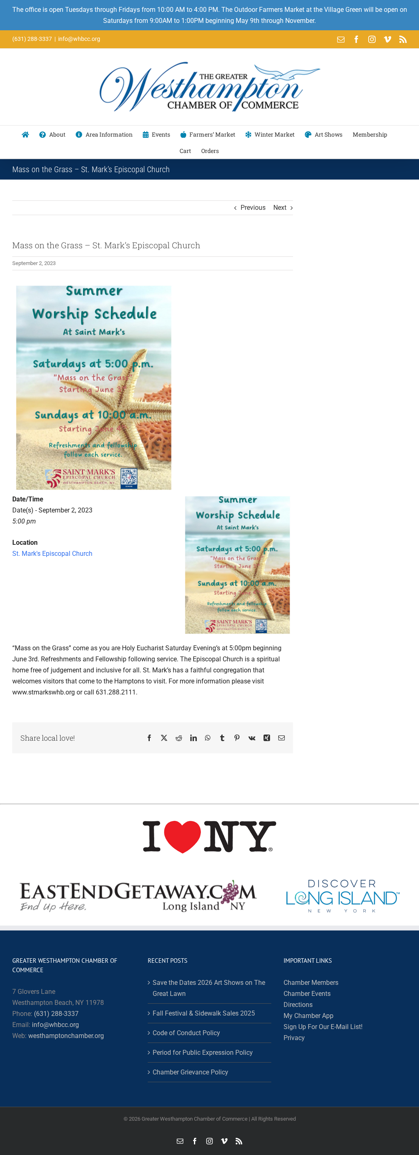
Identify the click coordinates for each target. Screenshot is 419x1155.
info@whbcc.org (79, 39)
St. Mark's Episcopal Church (52, 553)
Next (279, 207)
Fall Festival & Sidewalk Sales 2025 (204, 1013)
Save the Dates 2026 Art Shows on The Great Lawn (209, 988)
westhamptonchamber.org (66, 1036)
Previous (253, 207)
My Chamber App (308, 1016)
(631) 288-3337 (56, 1014)
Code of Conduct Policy (186, 1033)
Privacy (294, 1038)
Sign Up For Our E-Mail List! (323, 1027)
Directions (298, 1005)
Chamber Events (307, 994)
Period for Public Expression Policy (203, 1052)
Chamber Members (311, 982)
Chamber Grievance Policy (190, 1072)
